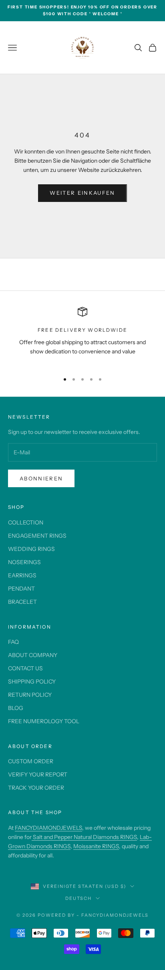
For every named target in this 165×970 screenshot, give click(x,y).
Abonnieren (41, 478)
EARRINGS (22, 575)
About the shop (35, 812)
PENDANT (21, 588)
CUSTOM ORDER (30, 761)
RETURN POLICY (30, 694)
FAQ (13, 641)
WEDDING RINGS (31, 549)
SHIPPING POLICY (32, 681)
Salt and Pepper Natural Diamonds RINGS (84, 837)
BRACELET (22, 601)
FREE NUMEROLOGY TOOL (43, 721)
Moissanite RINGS (96, 846)
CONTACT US (25, 668)
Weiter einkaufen (82, 193)
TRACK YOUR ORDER (36, 787)
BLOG (15, 708)
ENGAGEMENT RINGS (37, 535)
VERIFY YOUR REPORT (37, 774)
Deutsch (78, 898)
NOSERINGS (24, 562)
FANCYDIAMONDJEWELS (48, 827)
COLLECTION (25, 522)
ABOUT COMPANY (32, 655)
